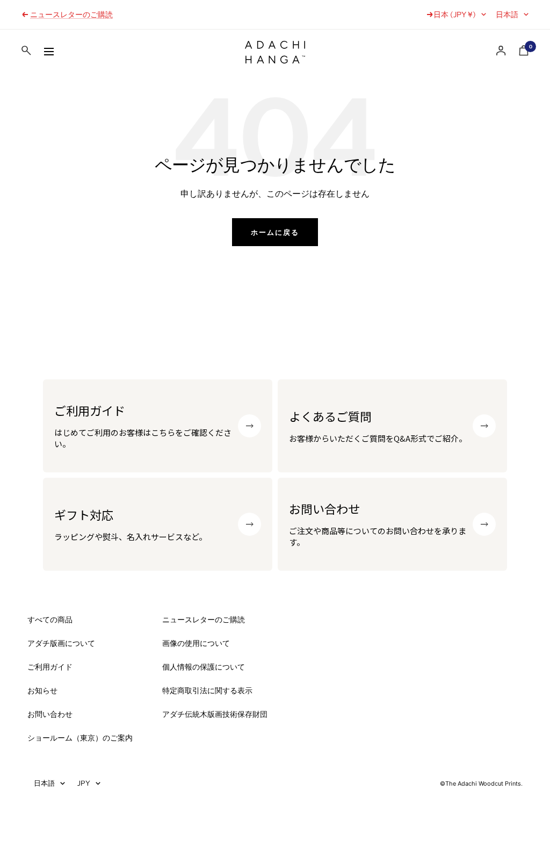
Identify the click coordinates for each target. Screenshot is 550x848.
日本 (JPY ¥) (454, 14)
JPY (83, 783)
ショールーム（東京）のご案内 (80, 738)
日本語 (507, 14)
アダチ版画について (61, 643)
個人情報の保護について (203, 667)
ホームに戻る (275, 232)
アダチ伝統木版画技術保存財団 (214, 714)
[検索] (26, 53)
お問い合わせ (50, 714)
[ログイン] (501, 51)
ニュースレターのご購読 (71, 14)
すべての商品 (50, 619)
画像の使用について (196, 643)
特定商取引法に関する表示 (207, 690)
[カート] (524, 52)
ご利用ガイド (50, 667)
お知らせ (42, 690)
